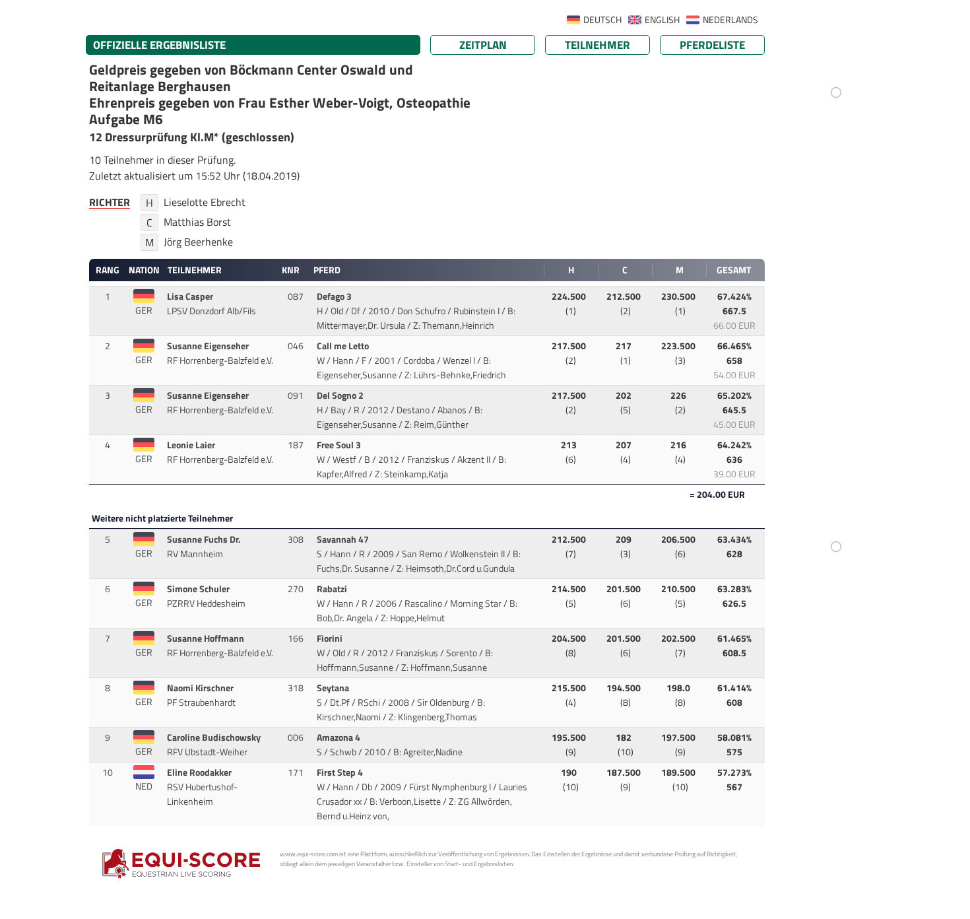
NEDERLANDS (730, 20)
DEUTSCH (602, 20)
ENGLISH (662, 20)
